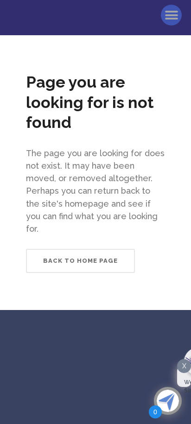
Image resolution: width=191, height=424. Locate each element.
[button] (171, 15)
